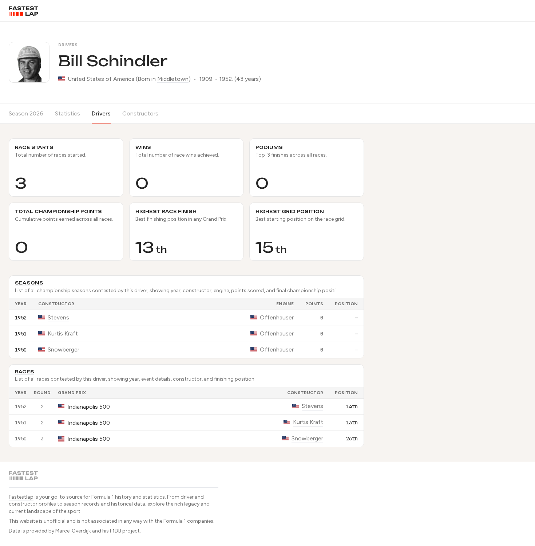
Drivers (68, 44)
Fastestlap (21, 497)
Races (24, 371)
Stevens (58, 317)
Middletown (173, 78)
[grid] (186, 328)
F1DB (115, 531)
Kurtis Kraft (63, 333)
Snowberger (63, 349)
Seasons (29, 283)
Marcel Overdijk (73, 531)
